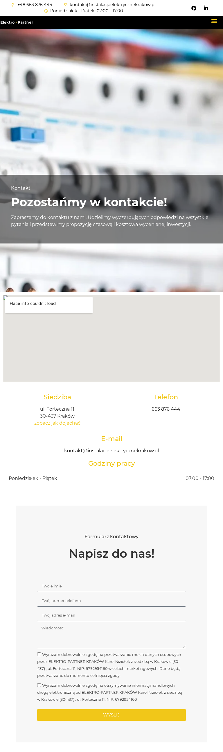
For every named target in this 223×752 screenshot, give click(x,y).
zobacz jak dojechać (57, 423)
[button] (214, 21)
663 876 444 (166, 409)
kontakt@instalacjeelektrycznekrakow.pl (111, 450)
